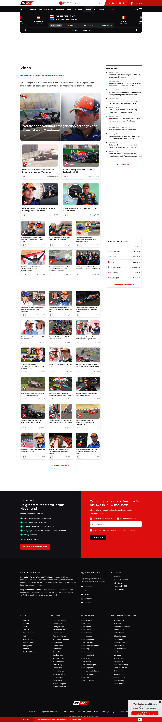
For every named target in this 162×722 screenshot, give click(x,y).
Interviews (99, 9)
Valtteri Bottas (58, 658)
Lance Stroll (57, 668)
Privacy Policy (69, 711)
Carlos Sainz (57, 649)
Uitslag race (55, 25)
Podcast (79, 9)
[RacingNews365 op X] (116, 3)
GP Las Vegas (88, 674)
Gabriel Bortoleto (59, 687)
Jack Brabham (119, 677)
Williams (26, 649)
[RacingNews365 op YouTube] (123, 3)
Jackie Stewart (119, 642)
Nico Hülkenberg (59, 671)
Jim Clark (117, 652)
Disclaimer (33, 711)
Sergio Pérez (57, 652)
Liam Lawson (58, 677)
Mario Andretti (119, 684)
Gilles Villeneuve (120, 636)
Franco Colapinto (59, 684)
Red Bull (26, 620)
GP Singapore (88, 668)
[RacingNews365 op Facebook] (113, 3)
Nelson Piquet (119, 674)
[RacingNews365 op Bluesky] (120, 3)
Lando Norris (57, 623)
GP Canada (87, 633)
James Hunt (118, 639)
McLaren (26, 623)
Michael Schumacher (122, 627)
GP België (86, 649)
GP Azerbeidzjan (89, 665)
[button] (38, 20)
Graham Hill (118, 671)
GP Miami (87, 630)
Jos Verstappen (120, 649)
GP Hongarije (88, 652)
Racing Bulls (27, 646)
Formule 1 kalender (35, 590)
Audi (24, 636)
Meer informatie (82, 30)
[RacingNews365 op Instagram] (109, 3)
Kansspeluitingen (126, 711)
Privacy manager (109, 711)
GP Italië (86, 658)
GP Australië (88, 620)
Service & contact (121, 580)
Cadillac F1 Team (29, 652)
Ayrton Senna (119, 633)
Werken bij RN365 (120, 586)
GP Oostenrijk (88, 642)
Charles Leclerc (59, 630)
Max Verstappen (46, 9)
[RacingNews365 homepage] (21, 9)
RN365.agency (119, 589)
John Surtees (119, 680)
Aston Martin (28, 639)
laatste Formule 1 (30, 577)
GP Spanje (87, 661)
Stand (70, 9)
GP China (86, 623)
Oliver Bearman (59, 680)
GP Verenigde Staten (91, 671)
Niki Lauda (117, 655)
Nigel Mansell (119, 658)
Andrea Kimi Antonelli (61, 639)
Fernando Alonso (59, 636)
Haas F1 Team (28, 642)
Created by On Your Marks (88, 711)
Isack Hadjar (57, 642)
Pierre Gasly (57, 665)
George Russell (58, 627)
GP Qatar (86, 677)
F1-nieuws (31, 9)
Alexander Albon (59, 674)
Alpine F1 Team (28, 633)
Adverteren (118, 583)
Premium (110, 9)
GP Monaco (87, 636)
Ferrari (25, 627)
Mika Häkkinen (119, 646)
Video (88, 9)
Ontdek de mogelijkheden (35, 547)
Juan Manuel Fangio (121, 665)
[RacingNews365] (27, 3)
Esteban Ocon (58, 655)
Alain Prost (118, 623)
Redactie (117, 577)
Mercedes (26, 630)
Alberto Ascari (119, 630)
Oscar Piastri (58, 646)
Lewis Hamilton (58, 633)
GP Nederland (88, 655)
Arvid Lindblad (58, 661)
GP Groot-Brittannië (91, 646)
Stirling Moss (118, 661)
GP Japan (87, 627)
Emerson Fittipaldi (120, 668)
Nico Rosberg (119, 620)
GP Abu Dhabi (88, 680)
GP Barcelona (88, 639)
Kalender (60, 9)
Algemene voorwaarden (50, 711)
